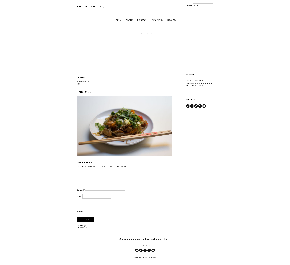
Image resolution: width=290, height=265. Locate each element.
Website (80, 211)
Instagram (157, 20)
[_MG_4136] (124, 155)
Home (117, 20)
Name (79, 196)
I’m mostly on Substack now (195, 80)
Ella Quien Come (86, 6)
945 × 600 (80, 84)
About (129, 20)
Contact (141, 20)
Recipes (171, 20)
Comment (81, 190)
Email (79, 204)
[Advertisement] (145, 55)
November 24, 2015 (84, 81)
